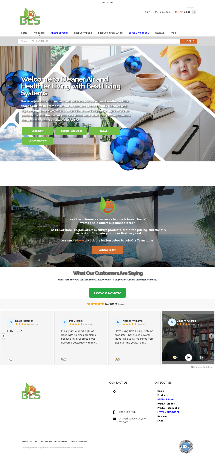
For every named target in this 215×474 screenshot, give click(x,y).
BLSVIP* (104, 130)
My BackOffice (162, 12)
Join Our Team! (107, 249)
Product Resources (71, 130)
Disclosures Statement (56, 442)
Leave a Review (37, 140)
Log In (147, 12)
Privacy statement (79, 442)
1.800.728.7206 (127, 411)
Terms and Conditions (33, 442)
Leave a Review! (107, 293)
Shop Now (37, 130)
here (80, 240)
